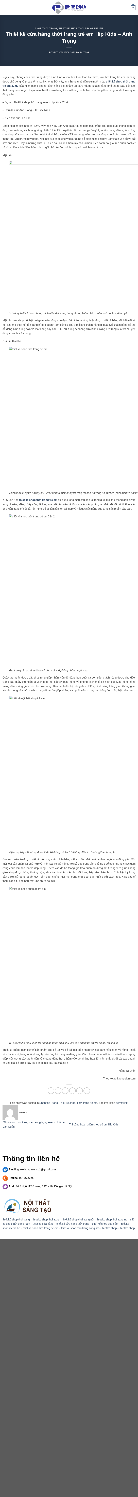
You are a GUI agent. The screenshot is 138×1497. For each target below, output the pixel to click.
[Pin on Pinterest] (79, 1090)
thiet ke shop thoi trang (46, 1219)
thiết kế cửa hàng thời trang (72, 1223)
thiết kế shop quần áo (105, 1223)
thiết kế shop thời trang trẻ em (38, 499)
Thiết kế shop (68, 28)
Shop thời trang (46, 28)
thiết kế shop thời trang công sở (80, 1228)
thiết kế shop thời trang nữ (78, 1219)
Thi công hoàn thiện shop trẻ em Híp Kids (94, 1124)
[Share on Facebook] (58, 1090)
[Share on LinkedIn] (86, 1090)
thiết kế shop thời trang (16, 1219)
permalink (122, 1102)
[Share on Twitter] (65, 1090)
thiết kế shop (109, 1228)
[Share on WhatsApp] (51, 1090)
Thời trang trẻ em (90, 28)
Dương (84, 52)
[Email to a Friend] (72, 1090)
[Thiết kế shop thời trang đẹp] (69, 8)
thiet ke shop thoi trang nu (112, 1219)
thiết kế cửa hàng (43, 1223)
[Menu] (5, 7)
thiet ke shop (127, 1228)
